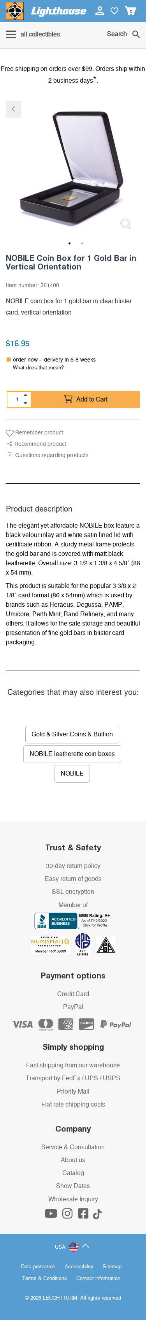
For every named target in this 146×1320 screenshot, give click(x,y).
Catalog (73, 1173)
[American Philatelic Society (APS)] (85, 944)
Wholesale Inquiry (73, 1199)
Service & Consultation (73, 1147)
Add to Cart (91, 399)
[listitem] (73, 168)
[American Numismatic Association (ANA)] (53, 944)
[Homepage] (46, 11)
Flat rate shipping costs (73, 1104)
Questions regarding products (51, 455)
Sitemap (112, 1266)
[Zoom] (125, 224)
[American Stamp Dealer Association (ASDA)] (106, 944)
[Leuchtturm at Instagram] (68, 1216)
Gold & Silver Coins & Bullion (72, 734)
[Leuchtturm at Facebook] (84, 1216)
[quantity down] (25, 403)
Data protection (38, 1266)
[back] (13, 109)
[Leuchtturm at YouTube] (52, 1216)
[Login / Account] (100, 10)
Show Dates (73, 1186)
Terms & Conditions (44, 1278)
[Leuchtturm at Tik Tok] (97, 1216)
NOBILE (72, 773)
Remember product (38, 433)
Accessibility (79, 1266)
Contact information (98, 1278)
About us (73, 1160)
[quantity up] (25, 395)
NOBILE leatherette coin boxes (72, 754)
